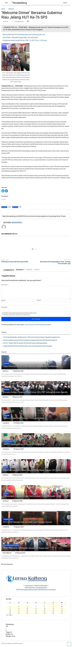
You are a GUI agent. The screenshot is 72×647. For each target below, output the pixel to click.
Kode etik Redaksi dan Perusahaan (45, 589)
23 (53, 611)
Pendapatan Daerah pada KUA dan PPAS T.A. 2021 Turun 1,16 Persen (25, 40)
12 (18, 609)
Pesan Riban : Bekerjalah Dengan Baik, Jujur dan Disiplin (20, 37)
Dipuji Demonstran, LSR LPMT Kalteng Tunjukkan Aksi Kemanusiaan (31, 366)
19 (18, 611)
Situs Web (4, 307)
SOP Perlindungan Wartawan (25, 589)
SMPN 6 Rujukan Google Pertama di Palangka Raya (24, 444)
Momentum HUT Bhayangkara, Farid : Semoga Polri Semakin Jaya (55, 262)
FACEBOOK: (29, 269)
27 (27, 613)
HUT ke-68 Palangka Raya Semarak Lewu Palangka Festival (27, 522)
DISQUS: (36, 269)
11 (10, 609)
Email (39, 300)
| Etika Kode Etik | (30, 587)
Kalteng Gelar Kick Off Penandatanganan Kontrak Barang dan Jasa (24, 34)
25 (10, 613)
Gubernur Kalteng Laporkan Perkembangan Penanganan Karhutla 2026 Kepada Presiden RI (30, 340)
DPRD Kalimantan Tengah (11, 545)
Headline (6, 363)
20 (27, 611)
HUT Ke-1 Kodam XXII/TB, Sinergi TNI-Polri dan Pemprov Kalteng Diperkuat (25, 343)
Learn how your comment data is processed (38, 324)
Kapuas (6, 467)
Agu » (10, 615)
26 (18, 613)
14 (36, 609)
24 (62, 611)
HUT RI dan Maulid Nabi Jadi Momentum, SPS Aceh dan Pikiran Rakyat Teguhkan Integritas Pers (31, 337)
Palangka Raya (8, 441)
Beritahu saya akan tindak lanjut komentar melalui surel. (20, 313)
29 (44, 613)
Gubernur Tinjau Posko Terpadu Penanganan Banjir (23, 418)
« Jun (7, 615)
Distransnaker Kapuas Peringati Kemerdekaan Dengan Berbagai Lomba (32, 496)
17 (62, 609)
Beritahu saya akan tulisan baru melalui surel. (17, 315)
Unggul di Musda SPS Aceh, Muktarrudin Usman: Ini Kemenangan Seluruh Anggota (27, 346)
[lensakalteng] (18, 2)
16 (53, 609)
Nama (3, 300)
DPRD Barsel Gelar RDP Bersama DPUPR (14, 262)
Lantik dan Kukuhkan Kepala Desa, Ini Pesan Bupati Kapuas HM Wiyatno (32, 470)
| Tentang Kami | (29, 585)
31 (62, 613)
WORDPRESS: (20, 269)
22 (44, 611)
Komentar (4, 284)
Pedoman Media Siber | (41, 585)
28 (36, 613)
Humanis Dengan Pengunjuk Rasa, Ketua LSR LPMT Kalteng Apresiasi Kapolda (35, 392)
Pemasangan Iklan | (41, 587)
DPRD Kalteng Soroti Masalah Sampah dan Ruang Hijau (25, 548)
